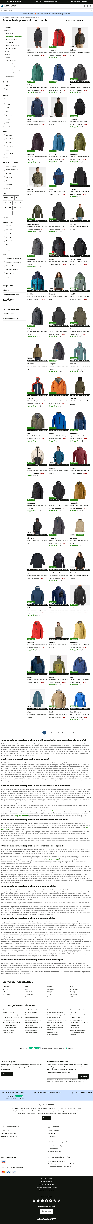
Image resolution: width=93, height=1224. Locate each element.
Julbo (71, 986)
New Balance (74, 989)
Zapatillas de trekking (31, 1017)
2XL (10, 207)
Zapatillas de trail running (33, 1020)
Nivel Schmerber (9, 314)
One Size (6, 197)
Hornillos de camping (31, 1010)
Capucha (6, 250)
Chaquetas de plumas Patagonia (77, 1033)
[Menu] (1, 10)
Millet (26, 989)
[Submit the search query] (91, 10)
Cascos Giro (73, 1012)
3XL (15, 207)
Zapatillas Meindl (52, 1032)
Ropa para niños (52, 1010)
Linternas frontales (8, 1030)
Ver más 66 (6, 126)
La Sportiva (6, 994)
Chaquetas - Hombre (16, 17)
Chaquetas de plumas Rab (78, 1015)
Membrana (7, 305)
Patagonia (6, 986)
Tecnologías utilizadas (11, 309)
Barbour (27, 997)
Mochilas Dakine (52, 1034)
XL (5, 207)
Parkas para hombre (9, 1020)
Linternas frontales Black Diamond (55, 1028)
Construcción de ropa (11, 294)
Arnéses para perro (76, 1017)
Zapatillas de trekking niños (33, 1027)
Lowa (4, 997)
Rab (4, 992)
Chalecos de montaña (12, 45)
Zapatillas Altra (74, 1025)
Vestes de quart (9, 76)
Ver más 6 (6, 157)
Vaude (49, 994)
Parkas (7, 51)
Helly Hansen (29, 994)
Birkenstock (73, 994)
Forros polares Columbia (55, 1025)
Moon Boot (28, 992)
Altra (26, 986)
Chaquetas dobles (10, 48)
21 (69, 732)
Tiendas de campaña (9, 1025)
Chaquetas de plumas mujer (12, 1010)
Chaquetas (6, 30)
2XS (12, 197)
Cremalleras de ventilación (8, 299)
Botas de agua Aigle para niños (57, 1015)
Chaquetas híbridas (11, 67)
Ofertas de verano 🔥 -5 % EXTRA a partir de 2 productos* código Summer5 (46, 13)
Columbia (50, 989)
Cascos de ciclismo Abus (77, 1030)
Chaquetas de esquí (11, 60)
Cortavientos (9, 33)
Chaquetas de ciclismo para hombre (14, 70)
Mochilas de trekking (31, 1012)
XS (16, 197)
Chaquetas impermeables (13, 36)
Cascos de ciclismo (31, 1030)
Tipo (4, 255)
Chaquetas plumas (11, 39)
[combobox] (14, 99)
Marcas (5, 95)
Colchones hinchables (10, 1027)
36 (20, 213)
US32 (10, 213)
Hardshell (7, 57)
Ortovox (5, 989)
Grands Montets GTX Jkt (53, 860)
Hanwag (72, 992)
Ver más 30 (6, 188)
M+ (15, 202)
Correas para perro (76, 1020)
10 (58, 732)
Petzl (71, 997)
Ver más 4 (6, 281)
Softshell (7, 54)
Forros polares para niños (55, 1012)
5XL (5, 213)
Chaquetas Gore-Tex (11, 64)
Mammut (50, 997)
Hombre (7, 17)
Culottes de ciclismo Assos (78, 1010)
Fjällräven (50, 986)
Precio (5, 131)
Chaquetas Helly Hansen (55, 1022)
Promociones (8, 222)
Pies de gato (29, 1025)
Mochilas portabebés (31, 1032)
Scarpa (49, 992)
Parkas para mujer (8, 1012)
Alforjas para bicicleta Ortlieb (79, 1022)
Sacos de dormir (8, 1032)
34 (15, 213)
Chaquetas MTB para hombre (14, 73)
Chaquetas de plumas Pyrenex (57, 1020)
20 (62, 732)
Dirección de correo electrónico (58, 1072)
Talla (4, 193)
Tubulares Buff (74, 1027)
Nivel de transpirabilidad (12, 318)
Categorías (7, 27)
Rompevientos (8, 286)
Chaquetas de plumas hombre (12, 1017)
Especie (6, 82)
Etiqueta (6, 290)
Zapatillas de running (31, 1022)
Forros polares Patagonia (55, 1017)
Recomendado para (10, 162)
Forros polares (9, 42)
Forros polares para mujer (11, 1015)
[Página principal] (4, 17)
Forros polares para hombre (11, 1022)
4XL (20, 207)
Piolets (27, 1015)
